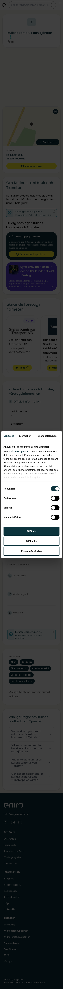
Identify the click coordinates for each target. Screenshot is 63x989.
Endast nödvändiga (31, 551)
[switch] (55, 498)
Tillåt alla (31, 531)
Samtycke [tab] (9, 436)
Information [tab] (25, 436)
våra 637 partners (21, 451)
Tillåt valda (31, 541)
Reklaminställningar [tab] (46, 436)
